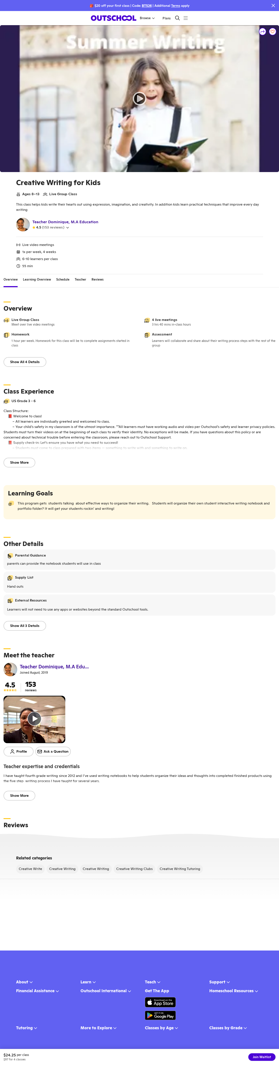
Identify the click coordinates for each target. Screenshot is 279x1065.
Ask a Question (56, 751)
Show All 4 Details (25, 362)
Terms (175, 6)
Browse (145, 18)
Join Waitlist (262, 1057)
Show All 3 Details (24, 625)
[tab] (11, 279)
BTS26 (147, 6)
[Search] (177, 18)
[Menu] (185, 18)
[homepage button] (113, 18)
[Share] (262, 31)
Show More (19, 462)
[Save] (272, 31)
